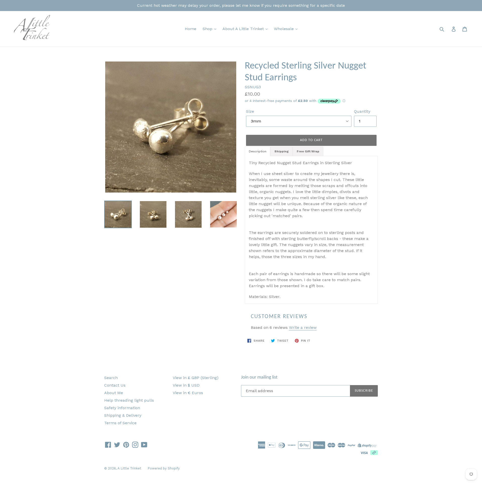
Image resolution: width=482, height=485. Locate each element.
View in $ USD (186, 385)
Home (190, 28)
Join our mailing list (259, 377)
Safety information (122, 407)
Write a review (303, 327)
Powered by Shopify (164, 468)
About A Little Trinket (243, 28)
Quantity (362, 111)
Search (111, 377)
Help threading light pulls (129, 400)
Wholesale (284, 28)
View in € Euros (188, 392)
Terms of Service (120, 422)
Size (250, 111)
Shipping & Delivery (122, 415)
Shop (208, 28)
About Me (113, 392)
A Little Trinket (129, 468)
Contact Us (115, 385)
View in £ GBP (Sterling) (195, 377)
